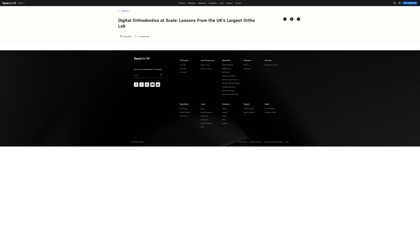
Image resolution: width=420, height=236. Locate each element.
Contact (238, 3)
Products (181, 3)
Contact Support (249, 109)
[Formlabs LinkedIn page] (158, 84)
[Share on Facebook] (285, 19)
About (224, 109)
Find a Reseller (410, 3)
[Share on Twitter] (291, 19)
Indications (202, 3)
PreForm (246, 65)
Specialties (213, 3)
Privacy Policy (242, 142)
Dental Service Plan (271, 65)
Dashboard (247, 69)
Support (230, 3)
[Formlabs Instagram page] (147, 84)
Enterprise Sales (270, 112)
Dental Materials (227, 65)
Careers (225, 112)
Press (224, 120)
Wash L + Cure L (206, 69)
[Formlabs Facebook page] (136, 84)
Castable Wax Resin (229, 87)
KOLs (202, 127)
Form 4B (182, 65)
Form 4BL (183, 69)
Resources (204, 120)
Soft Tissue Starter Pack (230, 94)
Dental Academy (206, 112)
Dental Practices (185, 112)
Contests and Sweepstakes (273, 142)
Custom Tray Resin (228, 91)
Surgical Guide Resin (229, 76)
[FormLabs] (9, 3)
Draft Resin (226, 72)
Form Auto (183, 72)
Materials (191, 3)
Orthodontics (184, 116)
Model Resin (226, 69)
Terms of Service (255, 142)
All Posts (125, 11)
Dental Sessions (206, 123)
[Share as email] (298, 19)
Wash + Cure (205, 65)
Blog (202, 109)
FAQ (287, 142)
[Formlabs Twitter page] (141, 84)
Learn (222, 3)
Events (224, 116)
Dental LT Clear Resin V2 (230, 80)
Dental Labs (184, 109)
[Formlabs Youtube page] (152, 84)
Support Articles (248, 112)
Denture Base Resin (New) (231, 83)
